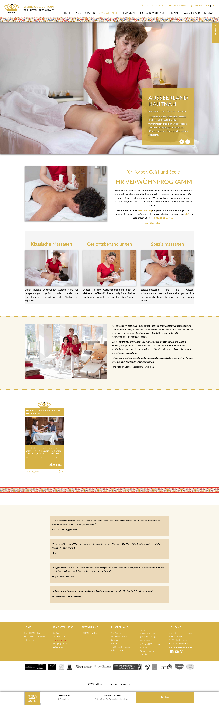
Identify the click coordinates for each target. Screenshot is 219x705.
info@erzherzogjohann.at (180, 647)
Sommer (114, 640)
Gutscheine (29, 640)
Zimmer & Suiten (85, 13)
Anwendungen (59, 640)
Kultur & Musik (117, 650)
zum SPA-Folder (153, 222)
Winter (114, 643)
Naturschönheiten (119, 636)
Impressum (125, 684)
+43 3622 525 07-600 (162, 217)
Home (67, 13)
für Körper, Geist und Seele (153, 171)
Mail (187, 214)
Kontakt (209, 13)
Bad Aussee (116, 633)
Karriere (197, 5)
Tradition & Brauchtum (121, 647)
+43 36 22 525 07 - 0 (178, 643)
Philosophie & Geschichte (35, 636)
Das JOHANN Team (32, 633)
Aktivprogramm (60, 643)
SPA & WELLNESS (108, 13)
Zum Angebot (32, 471)
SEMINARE (174, 13)
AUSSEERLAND (192, 13)
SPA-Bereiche (59, 636)
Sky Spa (56, 633)
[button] (181, 141)
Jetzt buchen (179, 5)
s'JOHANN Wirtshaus (152, 13)
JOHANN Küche (89, 633)
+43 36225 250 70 (154, 5)
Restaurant (129, 13)
